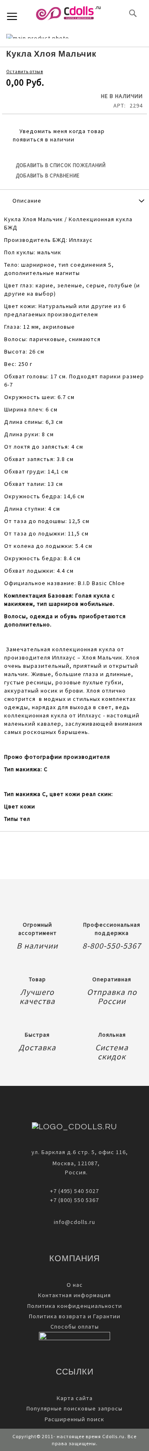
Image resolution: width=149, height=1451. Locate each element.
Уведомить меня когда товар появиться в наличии (59, 135)
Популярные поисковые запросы (74, 1408)
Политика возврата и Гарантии (74, 1316)
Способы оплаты (74, 1326)
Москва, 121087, (74, 1163)
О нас (75, 1284)
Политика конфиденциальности (74, 1306)
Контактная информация (74, 1295)
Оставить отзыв (24, 71)
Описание (26, 200)
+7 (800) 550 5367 (74, 1200)
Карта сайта (75, 1398)
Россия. (75, 1172)
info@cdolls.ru (74, 1222)
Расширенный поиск (74, 1419)
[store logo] (68, 13)
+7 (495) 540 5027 (74, 1191)
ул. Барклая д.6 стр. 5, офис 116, (79, 1152)
